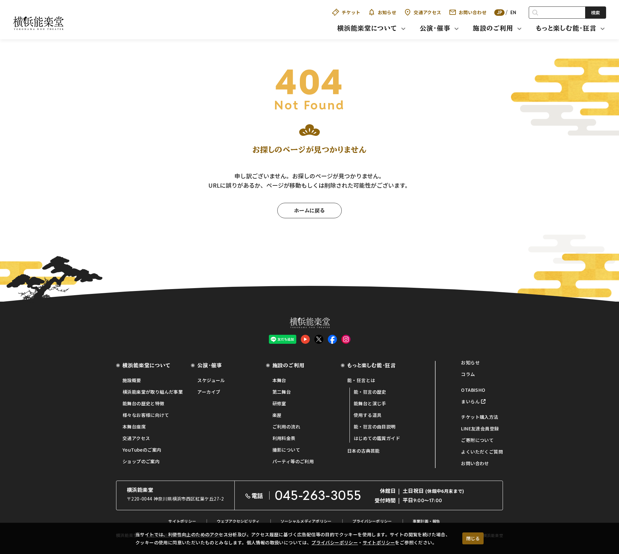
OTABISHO (473, 390)
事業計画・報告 (426, 521)
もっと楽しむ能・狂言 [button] (566, 28)
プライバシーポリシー (334, 542)
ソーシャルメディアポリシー (306, 521)
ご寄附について (477, 440)
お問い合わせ (472, 12)
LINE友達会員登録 (480, 428)
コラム (468, 374)
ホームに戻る (309, 210)
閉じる (473, 538)
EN (513, 12)
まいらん (470, 401)
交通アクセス (427, 12)
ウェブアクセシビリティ (238, 521)
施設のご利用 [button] (493, 28)
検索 (595, 12)
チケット (351, 12)
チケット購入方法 (479, 417)
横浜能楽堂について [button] (367, 28)
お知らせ (387, 12)
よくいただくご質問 (482, 451)
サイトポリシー (379, 542)
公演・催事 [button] (435, 28)
